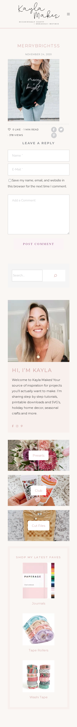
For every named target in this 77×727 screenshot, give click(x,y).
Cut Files (38, 526)
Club (38, 491)
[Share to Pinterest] (54, 135)
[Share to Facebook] (54, 129)
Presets (38, 455)
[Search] (55, 275)
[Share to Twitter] (61, 129)
